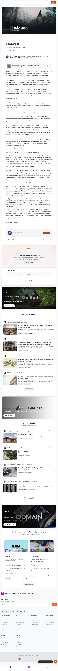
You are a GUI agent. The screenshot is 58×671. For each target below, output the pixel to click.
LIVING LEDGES (23, 451)
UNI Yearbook (34, 622)
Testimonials (18, 649)
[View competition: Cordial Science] (42, 546)
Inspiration (18, 626)
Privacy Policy (4, 624)
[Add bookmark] (49, 322)
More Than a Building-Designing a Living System (33, 468)
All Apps (17, 617)
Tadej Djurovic (13, 56)
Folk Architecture (18, 57)
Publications (18, 629)
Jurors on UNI (4, 644)
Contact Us (18, 642)
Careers (17, 640)
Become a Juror (4, 640)
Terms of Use (3, 629)
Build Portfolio (34, 617)
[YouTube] (6, 611)
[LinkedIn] (17, 611)
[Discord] (2, 611)
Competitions (19, 624)
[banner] (29, 298)
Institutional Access (50, 622)
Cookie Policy (4, 622)
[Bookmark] (47, 57)
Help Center (18, 644)
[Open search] (48, 2)
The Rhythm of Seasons (25, 434)
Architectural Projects (20, 620)
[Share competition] (26, 578)
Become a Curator (4, 637)
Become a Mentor (4, 642)
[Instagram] (21, 611)
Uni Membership (34, 624)
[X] (10, 611)
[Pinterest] (13, 611)
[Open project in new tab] (47, 66)
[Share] (44, 57)
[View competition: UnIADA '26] (16, 546)
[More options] (50, 57)
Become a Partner (50, 617)
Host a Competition (50, 620)
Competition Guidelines (5, 620)
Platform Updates (19, 646)
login (23, 274)
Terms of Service (4, 626)
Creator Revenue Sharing (36, 620)
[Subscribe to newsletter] (54, 604)
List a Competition (50, 624)
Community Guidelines (5, 617)
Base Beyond (22, 485)
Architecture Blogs (20, 622)
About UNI (18, 637)
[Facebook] (24, 611)
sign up (28, 274)
